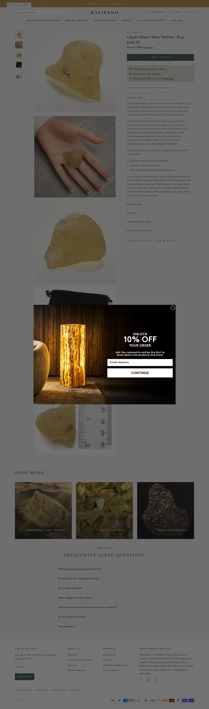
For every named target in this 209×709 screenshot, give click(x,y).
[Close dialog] (172, 308)
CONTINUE (140, 372)
